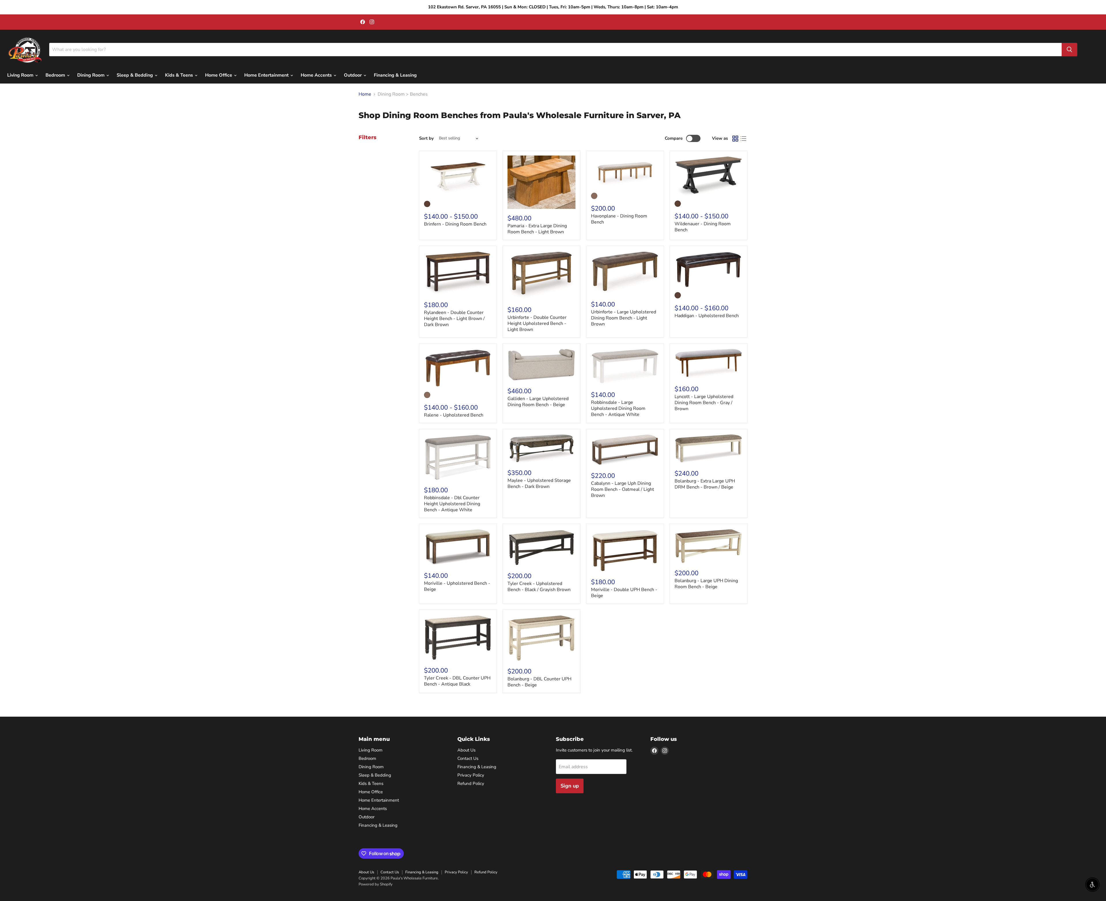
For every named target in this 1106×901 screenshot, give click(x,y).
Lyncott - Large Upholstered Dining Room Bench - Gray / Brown (704, 402)
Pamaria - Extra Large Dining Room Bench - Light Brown (537, 229)
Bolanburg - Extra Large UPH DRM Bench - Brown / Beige (705, 484)
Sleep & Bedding (135, 75)
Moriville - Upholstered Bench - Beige (457, 586)
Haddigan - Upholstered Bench (707, 316)
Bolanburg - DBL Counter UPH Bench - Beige (539, 682)
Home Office (219, 75)
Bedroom (56, 75)
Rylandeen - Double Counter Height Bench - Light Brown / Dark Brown (454, 318)
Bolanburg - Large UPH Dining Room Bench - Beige (706, 584)
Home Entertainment (267, 75)
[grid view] (735, 139)
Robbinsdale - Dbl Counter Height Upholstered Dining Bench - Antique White (452, 504)
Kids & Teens (179, 75)
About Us (466, 750)
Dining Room (91, 75)
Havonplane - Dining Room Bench (619, 219)
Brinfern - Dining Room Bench (455, 224)
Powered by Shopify (376, 884)
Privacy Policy (470, 775)
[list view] (743, 139)
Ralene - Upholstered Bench (453, 415)
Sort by (426, 138)
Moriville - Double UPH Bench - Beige (624, 592)
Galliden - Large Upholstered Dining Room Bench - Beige (538, 401)
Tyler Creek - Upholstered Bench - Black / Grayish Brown (539, 586)
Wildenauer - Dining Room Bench (703, 227)
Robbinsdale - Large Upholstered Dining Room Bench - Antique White (618, 408)
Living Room (21, 75)
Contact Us (467, 758)
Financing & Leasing (395, 75)
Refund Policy (470, 783)
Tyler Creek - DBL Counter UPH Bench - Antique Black (457, 681)
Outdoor (353, 75)
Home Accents (317, 75)
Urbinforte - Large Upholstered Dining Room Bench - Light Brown (623, 318)
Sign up (569, 785)
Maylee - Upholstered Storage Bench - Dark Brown (539, 483)
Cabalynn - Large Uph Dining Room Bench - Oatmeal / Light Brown (622, 489)
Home (365, 94)
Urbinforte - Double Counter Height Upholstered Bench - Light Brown (537, 323)
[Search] (1069, 49)
